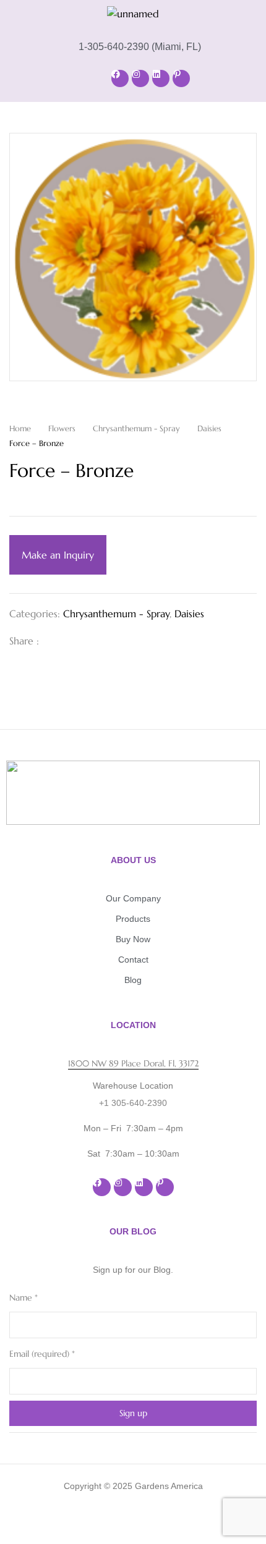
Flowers (61, 428)
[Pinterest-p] (181, 78)
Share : (24, 641)
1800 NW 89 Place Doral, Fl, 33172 (133, 1063)
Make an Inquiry (58, 555)
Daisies (209, 428)
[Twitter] (75, 641)
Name (23, 1297)
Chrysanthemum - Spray (136, 428)
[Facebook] (120, 78)
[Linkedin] (160, 78)
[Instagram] (140, 78)
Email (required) (42, 1353)
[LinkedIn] (94, 641)
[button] (56, 78)
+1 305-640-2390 (133, 1103)
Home (20, 428)
